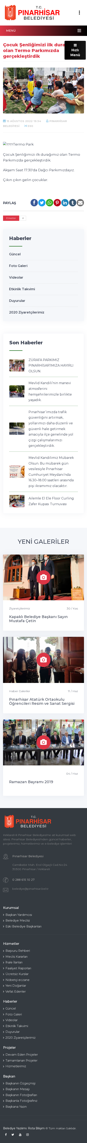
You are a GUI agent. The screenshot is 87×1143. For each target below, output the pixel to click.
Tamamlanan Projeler (21, 1060)
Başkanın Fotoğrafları (21, 1095)
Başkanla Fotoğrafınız (21, 1101)
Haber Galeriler (19, 691)
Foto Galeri (18, 266)
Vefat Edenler (15, 991)
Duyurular (17, 301)
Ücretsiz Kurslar (17, 974)
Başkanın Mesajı (17, 1089)
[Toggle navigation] (79, 12)
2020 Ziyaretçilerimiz (26, 312)
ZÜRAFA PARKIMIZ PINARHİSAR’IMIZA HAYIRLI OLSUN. (51, 365)
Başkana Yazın (16, 1107)
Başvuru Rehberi (17, 951)
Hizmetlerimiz (15, 1066)
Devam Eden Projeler (21, 1054)
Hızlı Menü (75, 52)
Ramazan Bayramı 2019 (31, 782)
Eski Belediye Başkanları (23, 926)
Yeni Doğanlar (15, 985)
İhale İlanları (13, 962)
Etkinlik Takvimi (22, 289)
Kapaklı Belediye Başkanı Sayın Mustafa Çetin (38, 619)
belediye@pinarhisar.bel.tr (30, 889)
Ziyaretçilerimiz (19, 608)
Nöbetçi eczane (17, 980)
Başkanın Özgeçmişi (20, 1083)
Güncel (15, 254)
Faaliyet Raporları (18, 968)
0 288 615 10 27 (23, 880)
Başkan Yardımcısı (18, 915)
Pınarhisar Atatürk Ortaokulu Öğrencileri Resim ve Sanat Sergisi (41, 701)
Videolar (16, 277)
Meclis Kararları (16, 956)
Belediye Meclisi (17, 920)
